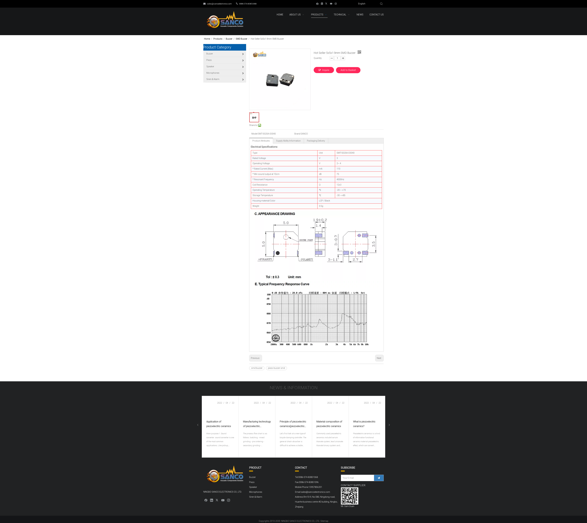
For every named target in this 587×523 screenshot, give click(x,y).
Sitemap (324, 521)
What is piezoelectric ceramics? (364, 424)
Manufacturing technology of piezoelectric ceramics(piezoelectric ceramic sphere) (257, 424)
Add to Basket (348, 70)
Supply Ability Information (288, 141)
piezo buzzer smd (276, 368)
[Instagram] (336, 4)
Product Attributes (261, 141)
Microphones (255, 492)
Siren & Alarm (255, 497)
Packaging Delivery (316, 141)
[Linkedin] (322, 4)
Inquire (325, 70)
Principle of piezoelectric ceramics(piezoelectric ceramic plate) (293, 424)
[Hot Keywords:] (381, 4)
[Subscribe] (379, 478)
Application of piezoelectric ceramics (218, 424)
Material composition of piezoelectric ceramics (329, 424)
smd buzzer (256, 368)
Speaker (253, 487)
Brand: (297, 134)
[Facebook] (317, 4)
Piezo (252, 482)
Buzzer (252, 477)
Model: (254, 134)
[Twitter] (327, 4)
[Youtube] (331, 4)
